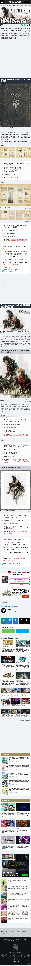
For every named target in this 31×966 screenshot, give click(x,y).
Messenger (10, 621)
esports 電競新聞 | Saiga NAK (15, 952)
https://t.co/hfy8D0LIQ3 (19, 259)
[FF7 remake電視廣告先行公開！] (23, 823)
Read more (25, 596)
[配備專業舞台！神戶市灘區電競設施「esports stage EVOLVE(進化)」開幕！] (8, 840)
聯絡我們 (13, 931)
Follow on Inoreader (22, 631)
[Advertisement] (15, 59)
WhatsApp (4, 621)
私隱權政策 (24, 931)
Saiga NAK (15, 2)
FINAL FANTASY (6, 606)
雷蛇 (23, 720)
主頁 (3, 931)
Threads (21, 621)
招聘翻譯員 (4, 934)
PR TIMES (29, 129)
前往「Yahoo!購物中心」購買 (20, 579)
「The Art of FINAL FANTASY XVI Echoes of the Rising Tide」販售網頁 (16, 435)
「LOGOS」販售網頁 (16, 177)
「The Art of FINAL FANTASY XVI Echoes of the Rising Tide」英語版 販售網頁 (16, 460)
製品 (2, 25)
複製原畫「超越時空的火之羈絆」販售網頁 (15, 532)
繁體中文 (26, 2)
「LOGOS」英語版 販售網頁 (18, 240)
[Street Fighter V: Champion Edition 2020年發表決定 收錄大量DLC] (8, 823)
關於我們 (7, 931)
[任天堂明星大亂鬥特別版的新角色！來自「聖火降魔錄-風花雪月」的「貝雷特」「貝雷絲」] (8, 807)
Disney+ (28, 720)
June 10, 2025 (9, 272)
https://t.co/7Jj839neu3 (18, 558)
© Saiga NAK (15, 961)
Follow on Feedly (8, 631)
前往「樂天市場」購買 (20, 581)
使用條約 (18, 931)
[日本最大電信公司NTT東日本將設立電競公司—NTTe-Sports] (23, 807)
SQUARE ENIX (14, 606)
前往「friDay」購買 (20, 584)
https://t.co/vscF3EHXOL (11, 265)
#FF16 (7, 246)
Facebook (15, 621)
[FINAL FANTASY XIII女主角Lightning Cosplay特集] (23, 840)
